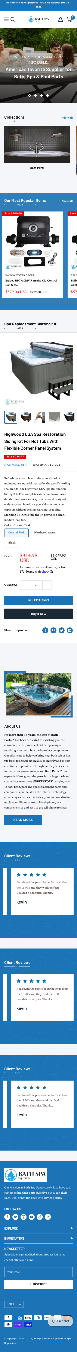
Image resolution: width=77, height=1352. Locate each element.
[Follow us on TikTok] (40, 1217)
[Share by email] (70, 630)
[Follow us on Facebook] (7, 1217)
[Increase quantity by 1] (47, 585)
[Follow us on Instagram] (24, 1217)
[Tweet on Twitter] (62, 630)
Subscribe (38, 1284)
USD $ (10, 1304)
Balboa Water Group (20, 275)
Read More (23, 820)
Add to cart (38, 600)
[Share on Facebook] (45, 630)
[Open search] (12, 19)
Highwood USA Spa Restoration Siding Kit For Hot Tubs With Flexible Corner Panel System (35, 441)
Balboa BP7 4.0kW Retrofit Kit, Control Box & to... (31, 282)
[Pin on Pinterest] (53, 630)
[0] (69, 19)
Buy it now (38, 614)
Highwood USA (15, 465)
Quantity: (10, 585)
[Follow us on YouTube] (32, 1217)
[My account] (60, 19)
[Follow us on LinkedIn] (48, 1217)
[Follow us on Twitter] (15, 1217)
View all (67, 117)
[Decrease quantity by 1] (24, 585)
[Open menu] (6, 19)
